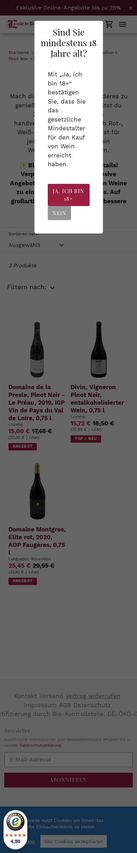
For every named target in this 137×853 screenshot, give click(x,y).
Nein (59, 213)
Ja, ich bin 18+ (68, 195)
